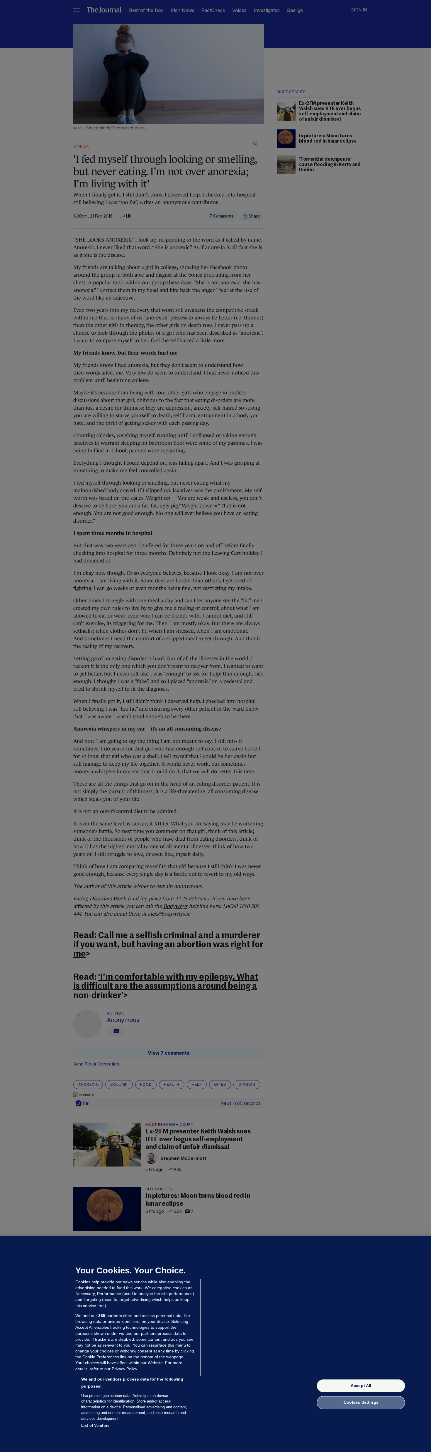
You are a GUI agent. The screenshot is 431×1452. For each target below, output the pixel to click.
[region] (215, 1344)
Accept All (361, 1385)
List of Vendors (95, 1425)
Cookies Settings (361, 1402)
